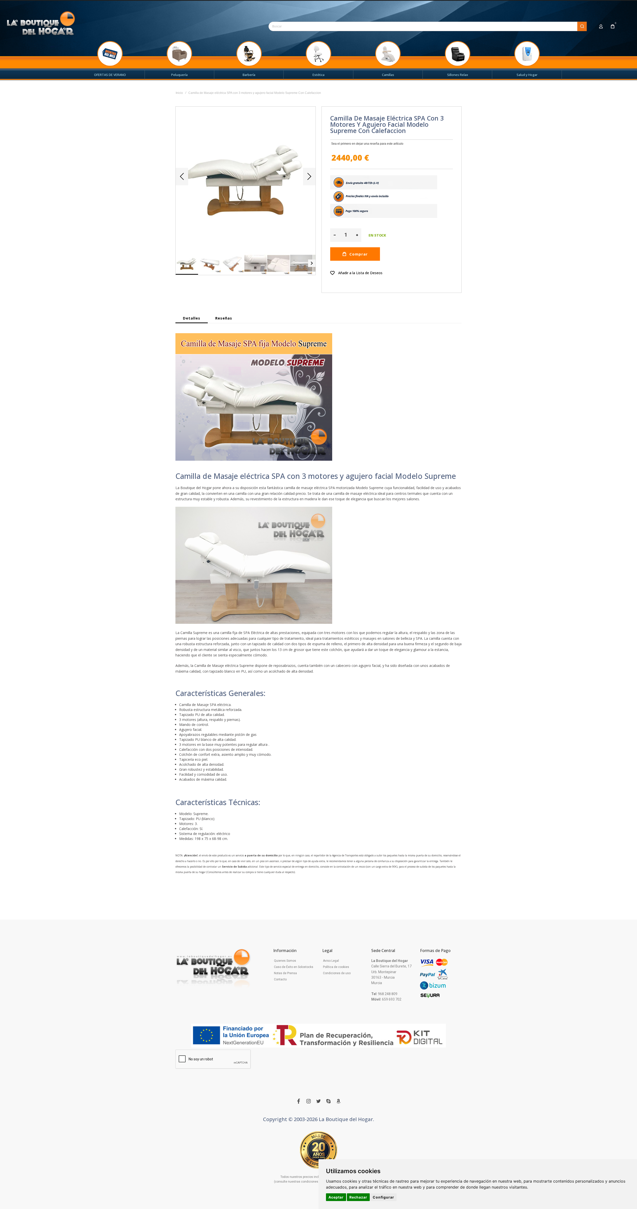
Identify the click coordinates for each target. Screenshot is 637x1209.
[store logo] (41, 25)
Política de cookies (336, 967)
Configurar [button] (383, 1197)
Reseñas (223, 318)
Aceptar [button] (336, 1197)
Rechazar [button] (358, 1197)
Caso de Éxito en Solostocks (293, 967)
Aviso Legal (331, 960)
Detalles (191, 318)
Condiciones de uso (337, 973)
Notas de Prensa (285, 973)
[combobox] (427, 26)
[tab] (191, 318)
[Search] (582, 26)
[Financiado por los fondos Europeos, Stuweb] (318, 1035)
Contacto (280, 979)
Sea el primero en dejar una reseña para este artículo (367, 143)
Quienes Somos (285, 960)
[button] (182, 177)
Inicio (179, 93)
